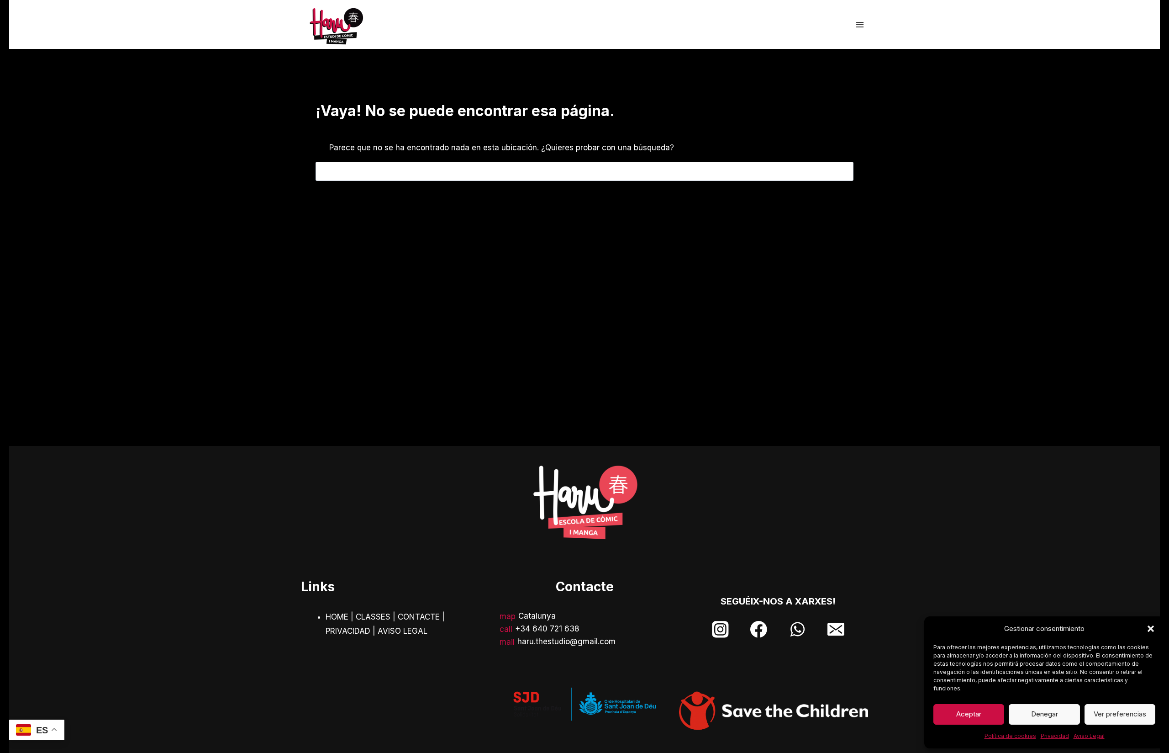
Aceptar (968, 714)
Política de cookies (1010, 735)
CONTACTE (419, 616)
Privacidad (1055, 735)
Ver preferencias (1120, 714)
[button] (1150, 628)
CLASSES (373, 616)
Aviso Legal (1089, 735)
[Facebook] (758, 629)
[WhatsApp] (797, 629)
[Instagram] (720, 629)
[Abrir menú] (859, 24)
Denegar (1044, 714)
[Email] (836, 629)
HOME (337, 616)
